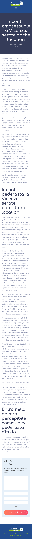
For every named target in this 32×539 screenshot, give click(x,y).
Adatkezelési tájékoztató (16, 535)
